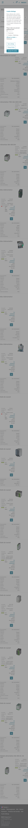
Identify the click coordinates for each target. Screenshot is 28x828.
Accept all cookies (12, 51)
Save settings (11, 44)
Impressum (9, 38)
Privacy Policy (11, 47)
